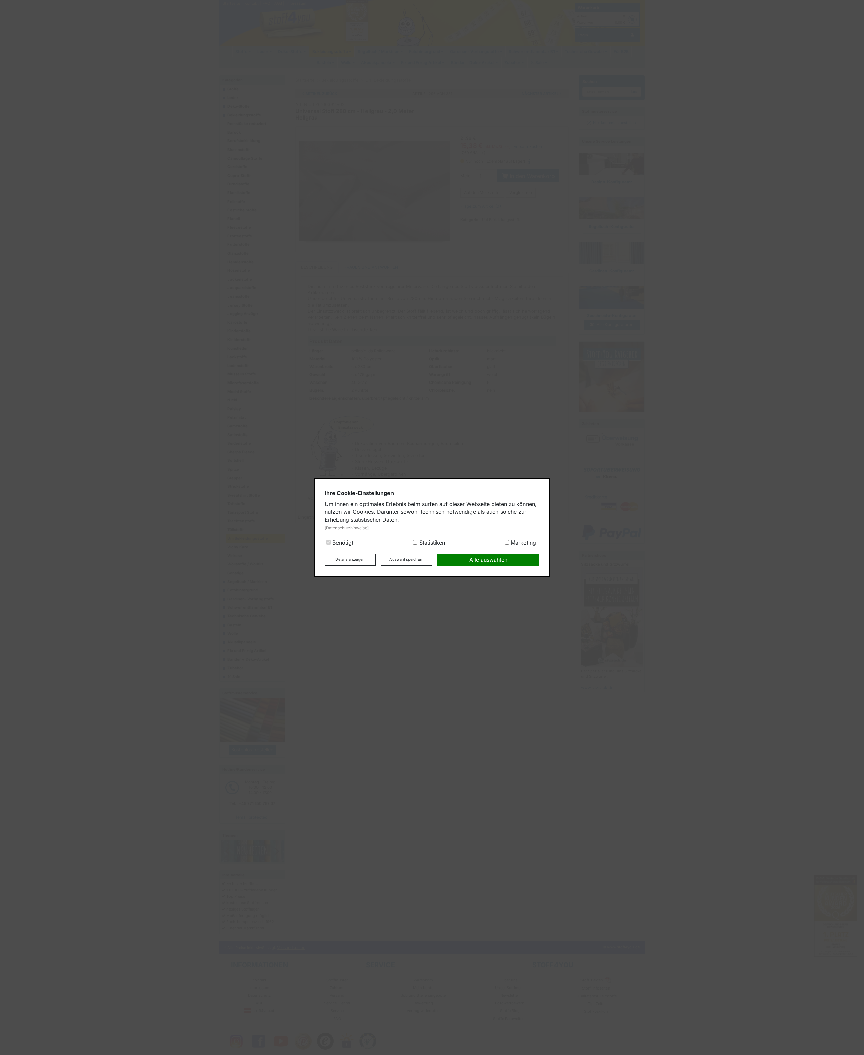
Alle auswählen (488, 559)
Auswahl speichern (406, 559)
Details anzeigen (350, 559)
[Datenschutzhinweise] (347, 527)
